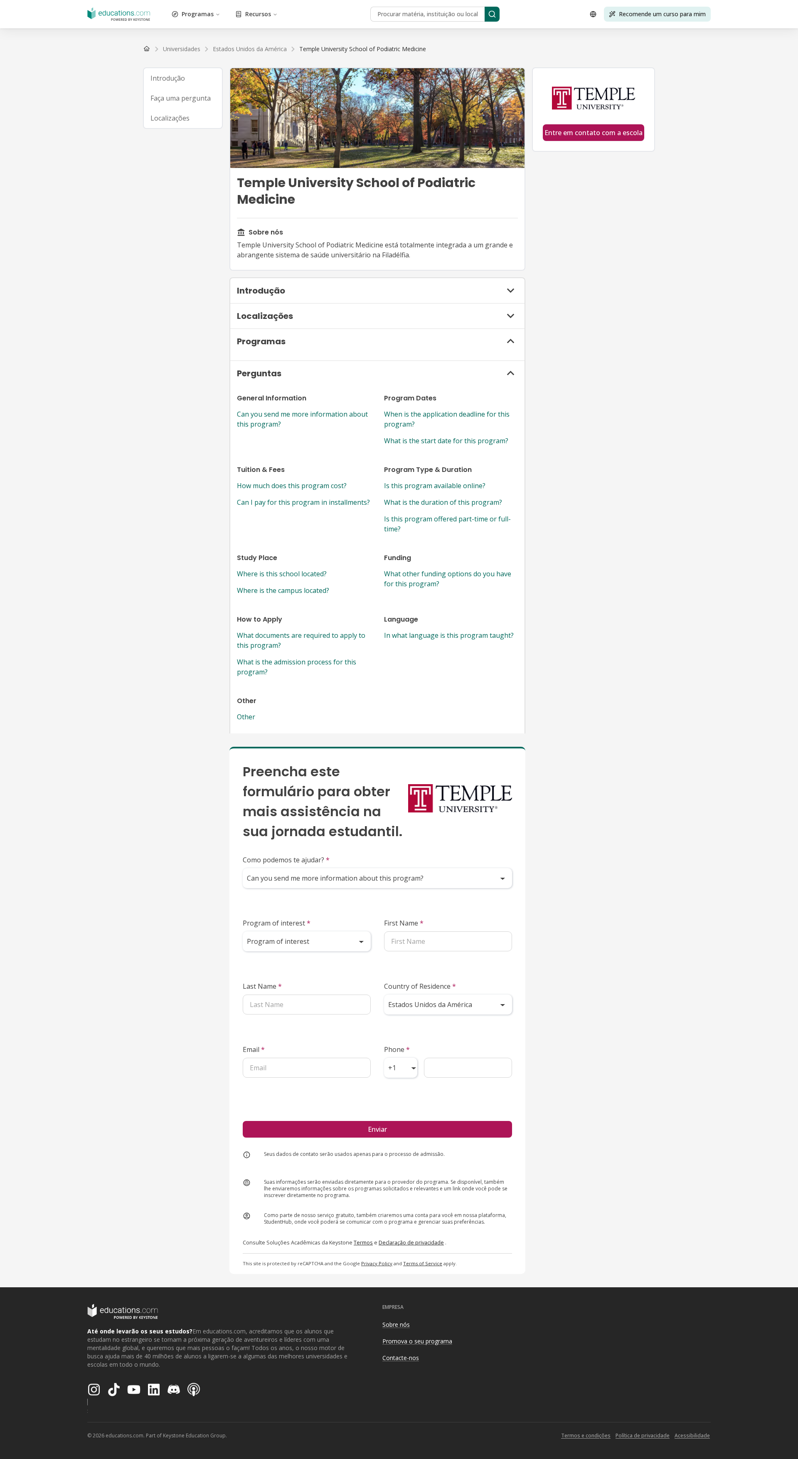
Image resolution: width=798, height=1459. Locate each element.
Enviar (377, 1129)
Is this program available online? (434, 485)
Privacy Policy (376, 1263)
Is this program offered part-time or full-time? (447, 523)
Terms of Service (422, 1263)
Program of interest (276, 923)
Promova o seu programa (417, 1341)
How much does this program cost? (292, 485)
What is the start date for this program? (446, 440)
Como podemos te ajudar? (286, 859)
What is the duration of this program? (443, 502)
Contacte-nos (400, 1358)
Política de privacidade (643, 1435)
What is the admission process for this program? (296, 666)
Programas (198, 14)
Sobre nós (396, 1324)
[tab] (183, 78)
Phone (397, 1049)
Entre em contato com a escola (593, 132)
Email (254, 1049)
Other (246, 716)
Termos (363, 1242)
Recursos (258, 14)
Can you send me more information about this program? (302, 419)
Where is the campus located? (283, 590)
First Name (404, 923)
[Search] (492, 14)
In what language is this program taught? (449, 635)
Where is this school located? (282, 573)
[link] (362, 49)
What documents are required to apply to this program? (301, 640)
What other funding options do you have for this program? (447, 578)
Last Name (262, 986)
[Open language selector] (593, 14)
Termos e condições (586, 1435)
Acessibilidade (692, 1435)
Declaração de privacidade (411, 1242)
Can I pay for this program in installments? (303, 502)
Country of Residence (420, 986)
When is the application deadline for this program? (447, 419)
